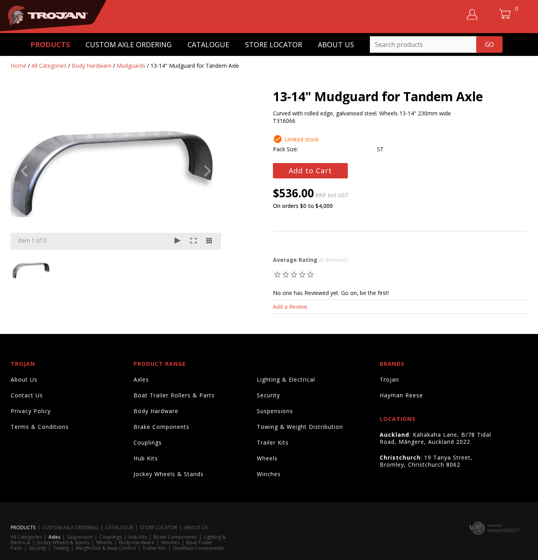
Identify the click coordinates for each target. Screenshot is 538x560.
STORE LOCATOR (273, 44)
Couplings (148, 442)
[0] (277, 274)
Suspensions (275, 411)
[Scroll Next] (207, 269)
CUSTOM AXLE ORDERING (128, 44)
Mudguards (131, 65)
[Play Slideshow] (178, 241)
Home (18, 65)
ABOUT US (336, 44)
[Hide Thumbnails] (209, 241)
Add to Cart (310, 170)
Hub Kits (146, 458)
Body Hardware (91, 65)
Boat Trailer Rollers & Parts (174, 395)
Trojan (389, 379)
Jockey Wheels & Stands (169, 474)
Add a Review (290, 306)
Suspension (80, 537)
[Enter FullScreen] (193, 241)
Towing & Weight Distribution (300, 426)
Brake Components (161, 426)
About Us (24, 379)
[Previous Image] (24, 170)
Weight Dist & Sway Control (106, 548)
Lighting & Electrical (286, 379)
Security (268, 395)
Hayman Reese (401, 395)
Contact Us (27, 395)
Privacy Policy (31, 411)
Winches (269, 474)
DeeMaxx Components (198, 548)
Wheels (267, 458)
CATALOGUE (208, 44)
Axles (141, 379)
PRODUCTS (50, 44)
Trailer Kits (273, 442)
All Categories (49, 65)
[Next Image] (207, 170)
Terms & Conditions (40, 426)
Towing (61, 548)
